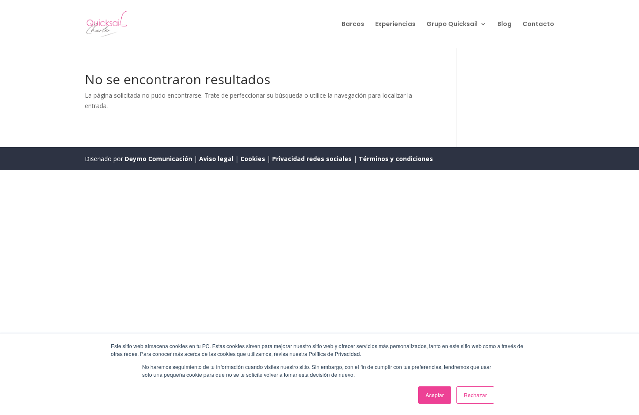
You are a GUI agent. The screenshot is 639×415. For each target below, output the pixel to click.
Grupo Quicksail (452, 24)
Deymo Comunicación (159, 159)
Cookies (253, 159)
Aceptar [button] (435, 395)
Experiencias (395, 24)
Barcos (353, 24)
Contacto (538, 24)
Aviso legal (217, 159)
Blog (504, 24)
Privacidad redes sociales (312, 159)
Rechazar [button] (475, 395)
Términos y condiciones (396, 159)
